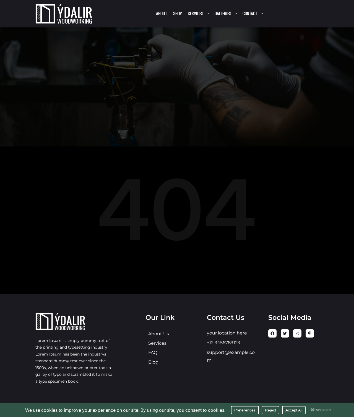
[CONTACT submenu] (262, 13)
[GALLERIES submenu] (236, 13)
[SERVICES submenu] (208, 13)
